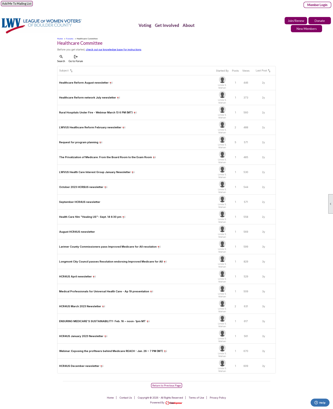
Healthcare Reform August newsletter (84, 82)
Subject (66, 71)
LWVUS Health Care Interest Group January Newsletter (95, 172)
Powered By (157, 402)
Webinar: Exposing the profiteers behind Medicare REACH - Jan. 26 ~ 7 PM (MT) (111, 351)
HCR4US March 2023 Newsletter (80, 306)
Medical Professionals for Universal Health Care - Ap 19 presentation (104, 291)
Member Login (317, 5)
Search (61, 59)
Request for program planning (78, 142)
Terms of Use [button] (196, 397)
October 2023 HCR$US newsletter (81, 187)
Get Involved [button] (167, 25)
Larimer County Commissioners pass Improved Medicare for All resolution (108, 246)
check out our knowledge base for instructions (113, 49)
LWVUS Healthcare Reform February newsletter (90, 127)
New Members (306, 29)
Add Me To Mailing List (17, 3)
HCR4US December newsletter (79, 366)
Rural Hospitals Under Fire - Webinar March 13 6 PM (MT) (96, 112)
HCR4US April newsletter (75, 276)
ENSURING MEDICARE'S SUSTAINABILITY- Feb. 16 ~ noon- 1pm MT (102, 321)
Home (60, 38)
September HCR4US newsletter (79, 202)
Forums (69, 38)
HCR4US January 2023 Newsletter (81, 336)
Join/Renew (296, 21)
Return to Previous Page (166, 385)
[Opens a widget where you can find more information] (320, 403)
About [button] (189, 25)
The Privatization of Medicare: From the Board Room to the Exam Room (105, 157)
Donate (319, 21)
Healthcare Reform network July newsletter (87, 97)
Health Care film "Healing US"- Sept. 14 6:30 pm (90, 216)
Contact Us (125, 397)
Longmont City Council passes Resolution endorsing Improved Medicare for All (111, 261)
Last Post (263, 71)
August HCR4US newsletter (77, 231)
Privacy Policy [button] (218, 397)
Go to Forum (76, 59)
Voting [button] (145, 25)
